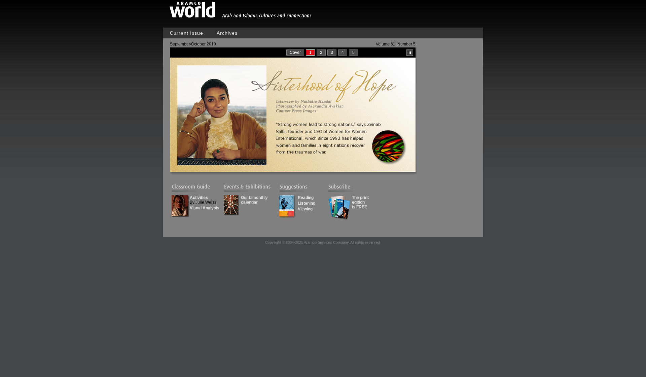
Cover (295, 52)
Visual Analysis (204, 208)
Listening (306, 203)
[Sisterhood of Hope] (293, 170)
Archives (227, 33)
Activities (199, 197)
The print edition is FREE (360, 202)
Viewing (305, 209)
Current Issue (186, 33)
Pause (409, 52)
